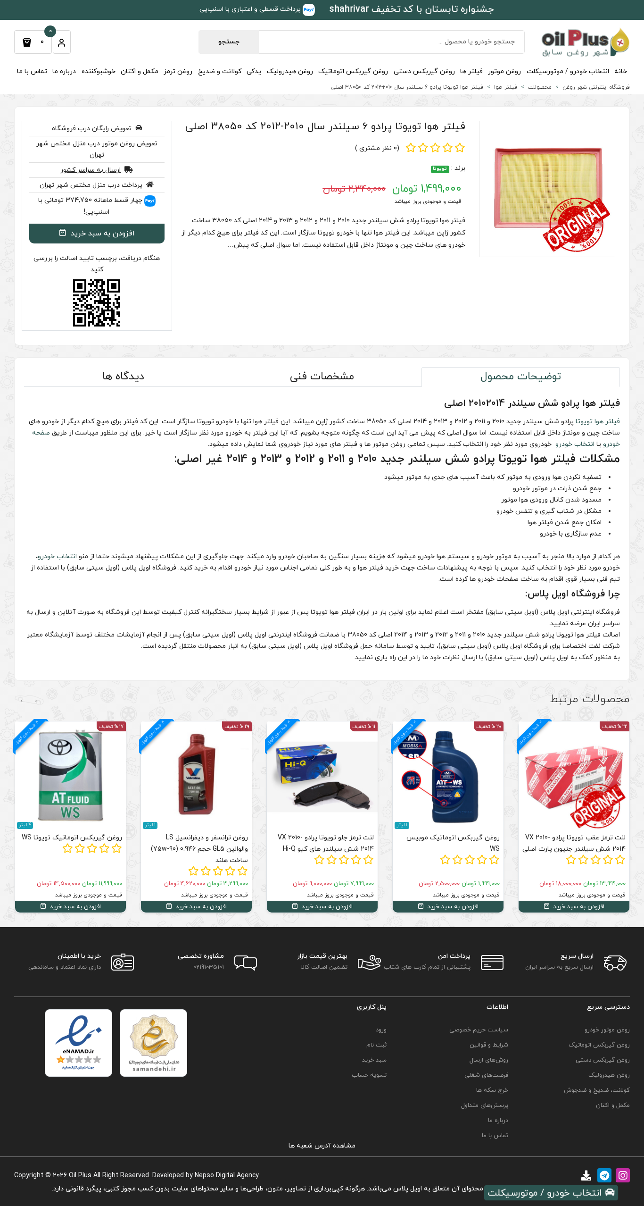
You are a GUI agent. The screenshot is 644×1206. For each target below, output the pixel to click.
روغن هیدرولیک (290, 71)
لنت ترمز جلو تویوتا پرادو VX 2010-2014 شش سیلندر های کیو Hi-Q (326, 843)
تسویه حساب (369, 1075)
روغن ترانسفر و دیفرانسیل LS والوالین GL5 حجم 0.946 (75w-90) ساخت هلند (199, 849)
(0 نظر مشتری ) (377, 148)
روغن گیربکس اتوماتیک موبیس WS (453, 843)
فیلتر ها (471, 71)
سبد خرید (374, 1060)
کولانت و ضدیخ (219, 71)
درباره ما (64, 71)
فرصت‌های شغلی (486, 1075)
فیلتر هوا (607, 421)
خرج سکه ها (492, 1090)
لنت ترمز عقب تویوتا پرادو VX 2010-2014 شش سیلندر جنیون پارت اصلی (574, 843)
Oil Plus (80, 1175)
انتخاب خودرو (573, 444)
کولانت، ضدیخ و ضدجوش (597, 1090)
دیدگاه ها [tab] (123, 376)
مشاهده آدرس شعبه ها (322, 1145)
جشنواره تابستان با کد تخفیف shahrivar (411, 9)
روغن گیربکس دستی (424, 71)
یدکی (254, 71)
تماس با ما (32, 71)
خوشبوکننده (99, 71)
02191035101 (208, 967)
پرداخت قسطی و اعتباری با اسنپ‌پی (251, 9)
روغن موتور (504, 71)
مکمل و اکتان (139, 71)
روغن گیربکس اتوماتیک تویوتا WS (72, 837)
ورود (381, 1030)
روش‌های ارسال (489, 1060)
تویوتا (440, 169)
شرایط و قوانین (489, 1045)
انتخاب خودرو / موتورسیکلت (568, 71)
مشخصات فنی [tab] (322, 376)
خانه (620, 71)
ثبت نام (376, 1045)
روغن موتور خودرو (607, 1030)
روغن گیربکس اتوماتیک (353, 71)
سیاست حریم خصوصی (478, 1030)
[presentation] (36, 701)
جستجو (228, 41)
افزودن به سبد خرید (101, 233)
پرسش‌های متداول (484, 1105)
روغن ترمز (178, 71)
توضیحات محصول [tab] (520, 376)
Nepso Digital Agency (227, 1175)
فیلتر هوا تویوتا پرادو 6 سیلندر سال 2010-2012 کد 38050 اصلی (325, 126)
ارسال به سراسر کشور (90, 170)
